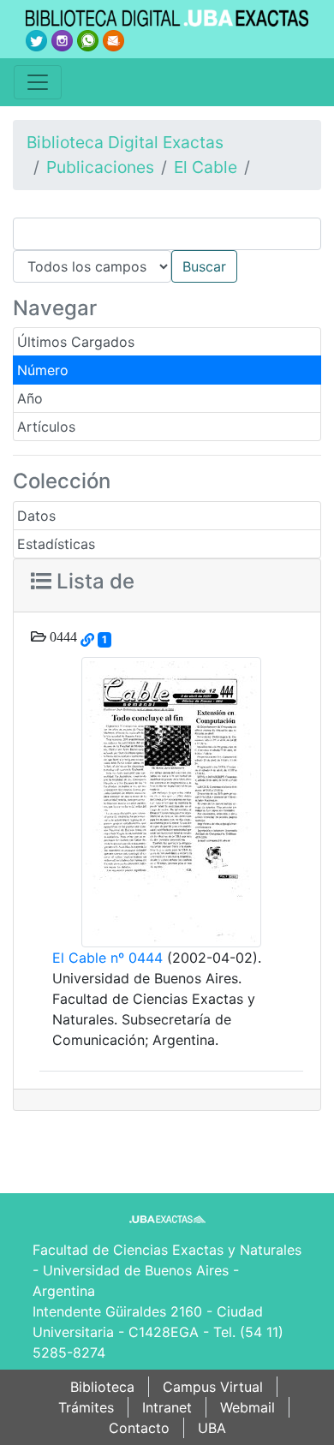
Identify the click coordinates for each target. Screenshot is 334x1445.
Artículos (46, 426)
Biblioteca (102, 1386)
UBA (212, 1427)
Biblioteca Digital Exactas (125, 142)
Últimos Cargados (75, 341)
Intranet (167, 1407)
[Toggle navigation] (38, 82)
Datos (36, 515)
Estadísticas (56, 543)
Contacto (139, 1427)
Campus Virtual (213, 1386)
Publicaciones (100, 167)
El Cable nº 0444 (107, 957)
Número (43, 370)
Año (30, 398)
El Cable (205, 167)
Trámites (86, 1407)
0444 (61, 636)
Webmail (247, 1407)
